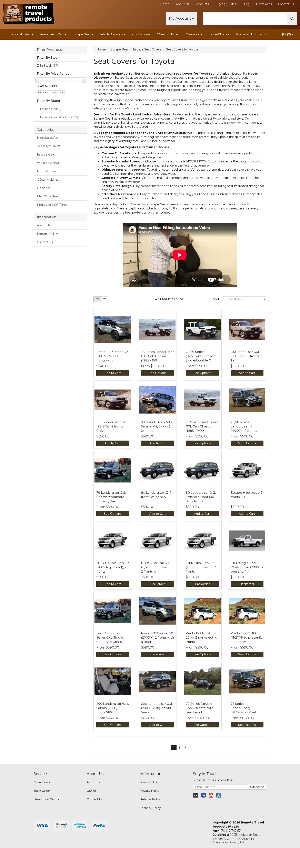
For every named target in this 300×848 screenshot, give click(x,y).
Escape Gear (81, 34)
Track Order (42, 791)
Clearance (193, 34)
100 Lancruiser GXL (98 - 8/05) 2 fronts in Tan (246, 356)
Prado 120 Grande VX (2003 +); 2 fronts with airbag (157, 637)
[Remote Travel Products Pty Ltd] (28, 12)
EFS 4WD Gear (219, 34)
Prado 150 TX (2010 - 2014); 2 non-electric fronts (201, 637)
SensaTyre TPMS (51, 34)
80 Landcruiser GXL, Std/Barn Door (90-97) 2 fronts (201, 497)
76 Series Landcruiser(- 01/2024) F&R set (243, 708)
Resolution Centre (47, 799)
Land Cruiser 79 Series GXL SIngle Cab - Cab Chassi (109, 637)
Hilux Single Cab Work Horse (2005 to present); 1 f (247, 567)
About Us (182, 4)
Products (202, 4)
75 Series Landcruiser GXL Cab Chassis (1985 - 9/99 (202, 426)
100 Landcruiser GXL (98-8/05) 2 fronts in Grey (112, 426)
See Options (157, 373)
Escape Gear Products (59, 117)
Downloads (264, 4)
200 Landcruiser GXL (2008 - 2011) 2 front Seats (157, 708)
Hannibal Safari (20, 34)
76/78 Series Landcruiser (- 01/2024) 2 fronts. (244, 426)
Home (164, 4)
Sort (216, 299)
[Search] (292, 18)
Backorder (157, 584)
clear (60, 92)
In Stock (49, 65)
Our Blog (93, 791)
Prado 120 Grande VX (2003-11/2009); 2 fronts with (112, 356)
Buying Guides (225, 4)
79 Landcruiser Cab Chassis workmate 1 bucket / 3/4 (111, 497)
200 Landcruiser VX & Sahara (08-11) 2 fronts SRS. (112, 708)
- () (288, 34)
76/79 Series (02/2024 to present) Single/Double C (202, 356)
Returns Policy (47, 234)
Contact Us (286, 4)
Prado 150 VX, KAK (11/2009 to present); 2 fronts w (246, 637)
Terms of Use (149, 782)
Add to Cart (112, 373)
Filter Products (49, 50)
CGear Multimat (168, 34)
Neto (242, 842)
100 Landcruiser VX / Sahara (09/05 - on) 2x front (156, 426)
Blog (246, 4)
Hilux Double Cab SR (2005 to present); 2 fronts (112, 567)
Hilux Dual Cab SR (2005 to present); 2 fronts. (201, 567)
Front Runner (141, 34)
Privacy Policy (150, 791)
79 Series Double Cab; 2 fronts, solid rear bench (199, 708)
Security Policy (150, 808)
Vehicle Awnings (111, 34)
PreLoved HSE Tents (251, 34)
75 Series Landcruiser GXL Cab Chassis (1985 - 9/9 (157, 356)
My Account (180, 18)
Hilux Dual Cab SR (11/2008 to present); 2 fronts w (156, 567)
